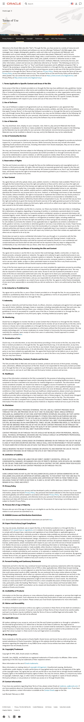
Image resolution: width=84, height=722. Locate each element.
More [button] (71, 38)
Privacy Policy (48, 71)
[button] (3, 3)
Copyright (30, 38)
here (20, 334)
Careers (56, 707)
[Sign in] (76, 3)
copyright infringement (38, 667)
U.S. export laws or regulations (22, 530)
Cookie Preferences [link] (38, 707)
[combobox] (46, 3)
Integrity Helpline (7, 710)
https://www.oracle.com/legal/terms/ (60, 75)
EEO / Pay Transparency (58, 38)
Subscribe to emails (65, 707)
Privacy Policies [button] (7, 38)
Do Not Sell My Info (25, 707)
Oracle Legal (6, 11)
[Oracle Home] (14, 3)
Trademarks (38, 38)
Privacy (16, 707)
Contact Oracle (49, 690)
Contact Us (17, 710)
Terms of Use (20, 38)
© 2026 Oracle (6, 707)
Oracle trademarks (31, 663)
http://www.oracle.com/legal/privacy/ (28, 78)
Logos (47, 38)
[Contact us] (80, 3)
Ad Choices (48, 707)
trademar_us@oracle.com (69, 686)
